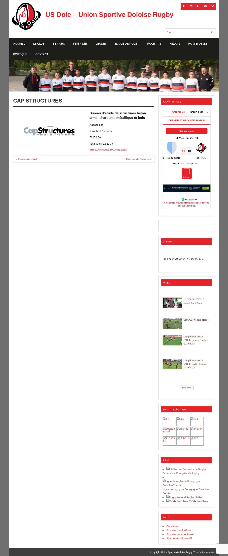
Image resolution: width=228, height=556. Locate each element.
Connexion (172, 526)
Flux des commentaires (180, 534)
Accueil (19, 43)
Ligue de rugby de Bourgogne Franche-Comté (186, 491)
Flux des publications (178, 530)
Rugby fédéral (194, 497)
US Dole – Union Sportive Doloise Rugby (109, 14)
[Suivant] (206, 251)
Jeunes (101, 43)
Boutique (20, 54)
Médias (175, 43)
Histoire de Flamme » (139, 159)
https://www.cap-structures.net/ (108, 149)
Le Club (39, 43)
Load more (186, 387)
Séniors (59, 43)
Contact (41, 54)
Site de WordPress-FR (179, 538)
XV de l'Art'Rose (198, 501)
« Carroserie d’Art (26, 159)
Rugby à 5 (154, 43)
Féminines (80, 43)
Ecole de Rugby (127, 43)
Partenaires (197, 43)
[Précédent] (167, 251)
